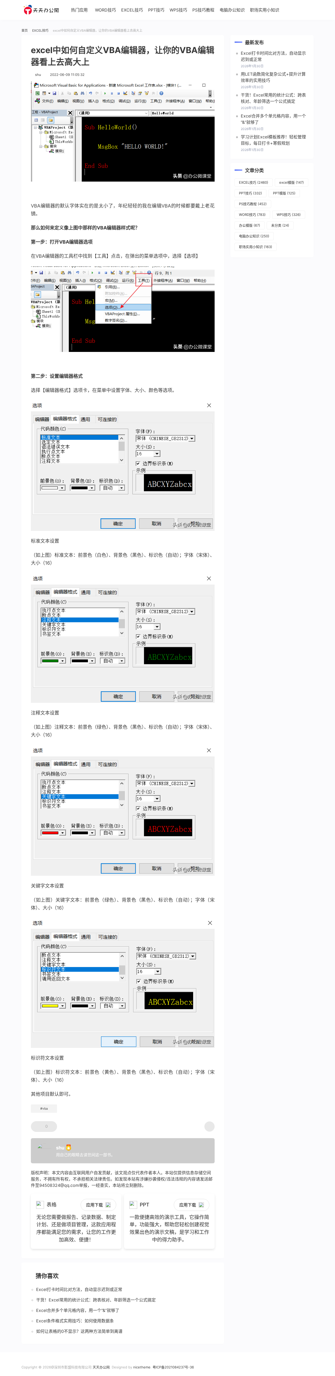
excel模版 (291, 182)
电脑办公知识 (232, 10)
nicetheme (141, 1367)
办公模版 (249, 225)
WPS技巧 (178, 10)
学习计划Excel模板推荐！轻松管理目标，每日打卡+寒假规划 (273, 140)
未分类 (280, 225)
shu (38, 74)
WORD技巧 (105, 10)
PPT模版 (284, 193)
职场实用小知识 (264, 10)
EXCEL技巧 (132, 10)
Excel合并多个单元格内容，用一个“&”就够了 (273, 119)
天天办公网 (101, 1367)
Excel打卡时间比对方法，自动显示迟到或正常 (273, 56)
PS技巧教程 (203, 10)
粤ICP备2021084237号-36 (173, 1367)
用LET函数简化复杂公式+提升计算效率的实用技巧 (273, 77)
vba (45, 1108)
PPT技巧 (156, 10)
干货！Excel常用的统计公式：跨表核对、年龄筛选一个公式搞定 (273, 98)
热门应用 (79, 10)
